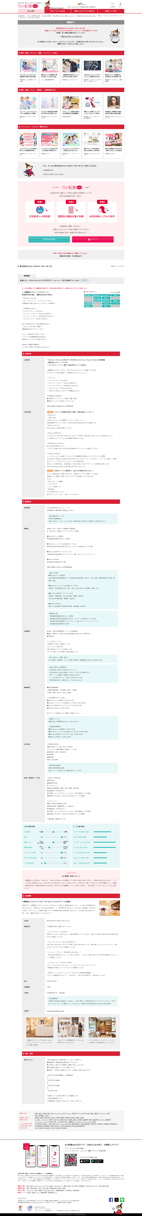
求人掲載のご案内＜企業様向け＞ (88, 6)
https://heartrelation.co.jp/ (55, 1011)
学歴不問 (93, 1124)
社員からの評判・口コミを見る (54, 174)
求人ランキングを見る (57, 11)
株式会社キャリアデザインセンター (34, 1202)
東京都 (37, 1117)
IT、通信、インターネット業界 (43, 1119)
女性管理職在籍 (85, 1124)
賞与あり (57, 1126)
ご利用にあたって (22, 1200)
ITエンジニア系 (81, 1113)
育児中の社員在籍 (66, 1126)
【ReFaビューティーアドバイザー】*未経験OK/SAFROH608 (92, 75)
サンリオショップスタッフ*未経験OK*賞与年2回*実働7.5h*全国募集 (28, 75)
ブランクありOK (66, 1124)
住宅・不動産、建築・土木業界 (73, 1119)
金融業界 (85, 1119)
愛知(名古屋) (53, 1188)
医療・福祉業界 (93, 1119)
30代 (52, 1128)
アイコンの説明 (115, 292)
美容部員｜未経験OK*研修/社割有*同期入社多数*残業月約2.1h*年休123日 (113, 112)
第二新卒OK (38, 1124)
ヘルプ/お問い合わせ (74, 1200)
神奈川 (32, 1188)
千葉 (43, 1188)
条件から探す (21, 1190)
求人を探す (31, 11)
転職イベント (36, 1192)
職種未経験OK (76, 1124)
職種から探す (21, 1186)
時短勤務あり (114, 1124)
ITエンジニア (93, 1186)
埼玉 (40, 1188)
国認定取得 (76, 1190)
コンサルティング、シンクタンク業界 (85, 1122)
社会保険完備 (38, 1126)
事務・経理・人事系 (40, 1113)
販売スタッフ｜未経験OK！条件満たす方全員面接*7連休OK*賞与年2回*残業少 (113, 75)
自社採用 (69, 1202)
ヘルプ (68, 6)
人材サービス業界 (58, 1119)
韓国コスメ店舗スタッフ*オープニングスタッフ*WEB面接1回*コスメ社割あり (92, 112)
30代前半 (58, 1128)
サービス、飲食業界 (104, 1119)
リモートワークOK (32, 1190)
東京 (28, 1188)
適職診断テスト (52, 1192)
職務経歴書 (44, 1192)
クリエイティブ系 (104, 1113)
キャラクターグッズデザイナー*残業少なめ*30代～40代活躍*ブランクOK (71, 149)
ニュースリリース (64, 1200)
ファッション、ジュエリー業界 (43, 1122)
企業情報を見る (49, 170)
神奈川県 (47, 1117)
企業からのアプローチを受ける (84, 11)
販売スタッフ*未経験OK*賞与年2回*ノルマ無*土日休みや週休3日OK (49, 75)
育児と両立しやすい (54, 1124)
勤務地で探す (21, 1188)
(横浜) (35, 1188)
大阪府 (42, 1117)
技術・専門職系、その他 (42, 1115)
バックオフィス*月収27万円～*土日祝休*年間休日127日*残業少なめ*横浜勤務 (49, 149)
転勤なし (45, 1124)
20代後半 (41, 1128)
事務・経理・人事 (69, 1186)
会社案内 (59, 1202)
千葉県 (57, 1117)
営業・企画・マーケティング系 (56, 1113)
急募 (52, 1126)
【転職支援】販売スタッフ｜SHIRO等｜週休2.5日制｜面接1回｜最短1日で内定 (71, 75)
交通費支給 (47, 1126)
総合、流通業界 (69, 1122)
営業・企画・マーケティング (35, 1186)
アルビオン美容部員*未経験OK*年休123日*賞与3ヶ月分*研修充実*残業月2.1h (49, 112)
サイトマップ (75, 6)
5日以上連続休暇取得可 (78, 1126)
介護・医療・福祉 (104, 1186)
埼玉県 (53, 1117)
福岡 (59, 1188)
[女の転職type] (21, 1202)
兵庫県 (72, 1117)
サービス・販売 (48, 1186)
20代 (36, 1128)
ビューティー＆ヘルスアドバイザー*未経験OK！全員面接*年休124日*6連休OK (28, 112)
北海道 (82, 1117)
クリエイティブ (58, 1186)
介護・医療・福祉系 (92, 1113)
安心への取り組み (31, 1200)
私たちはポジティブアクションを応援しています (68, 1210)
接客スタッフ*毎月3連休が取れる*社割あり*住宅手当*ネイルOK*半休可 (92, 149)
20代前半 (47, 1128)
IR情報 (64, 1202)
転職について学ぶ (111, 11)
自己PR (29, 1192)
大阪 (47, 1188)
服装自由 (106, 1124)
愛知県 (62, 1117)
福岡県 (67, 1117)
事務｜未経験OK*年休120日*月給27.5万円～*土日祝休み (113, 149)
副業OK (40, 1190)
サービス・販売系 (71, 1113)
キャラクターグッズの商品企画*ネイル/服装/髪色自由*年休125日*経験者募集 (28, 149)
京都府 (77, 1117)
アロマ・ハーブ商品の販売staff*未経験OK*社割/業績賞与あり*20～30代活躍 (70, 112)
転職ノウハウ (21, 1192)
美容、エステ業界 (59, 1122)
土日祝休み (100, 1124)
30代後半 (64, 1128)
